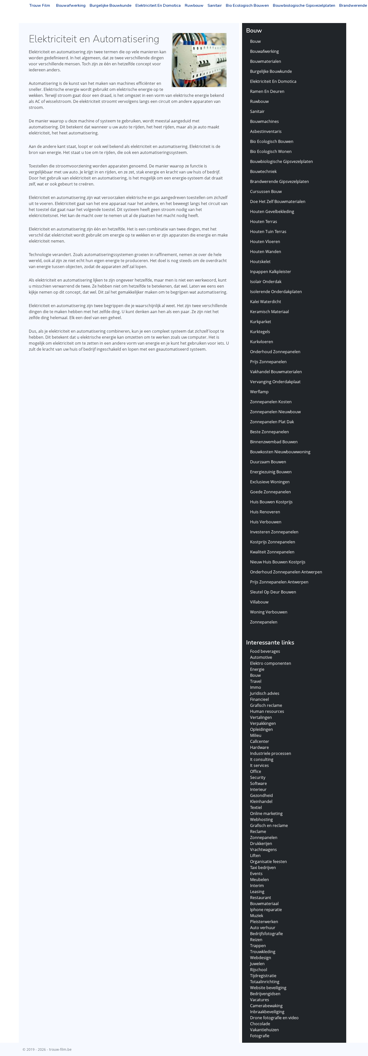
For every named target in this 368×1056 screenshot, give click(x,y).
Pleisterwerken (264, 921)
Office (255, 771)
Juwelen (257, 963)
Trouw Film (39, 5)
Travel (255, 681)
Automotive (261, 657)
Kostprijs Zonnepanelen (272, 542)
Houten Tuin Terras (268, 231)
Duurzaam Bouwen (268, 462)
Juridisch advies (264, 693)
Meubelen (259, 879)
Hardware (259, 747)
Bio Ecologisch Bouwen (247, 5)
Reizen (256, 939)
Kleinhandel (261, 801)
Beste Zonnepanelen (269, 432)
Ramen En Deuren (267, 91)
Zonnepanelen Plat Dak (272, 422)
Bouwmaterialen (265, 61)
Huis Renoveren (265, 512)
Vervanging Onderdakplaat (275, 381)
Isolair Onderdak (265, 281)
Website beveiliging (268, 987)
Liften (255, 855)
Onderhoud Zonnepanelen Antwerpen (286, 572)
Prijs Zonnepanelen (268, 361)
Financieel (259, 699)
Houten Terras (263, 221)
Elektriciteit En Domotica (158, 5)
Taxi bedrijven (263, 867)
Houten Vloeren (265, 241)
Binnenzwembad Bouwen (274, 442)
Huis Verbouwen (265, 522)
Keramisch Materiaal (269, 311)
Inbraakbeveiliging (267, 1011)
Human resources (267, 711)
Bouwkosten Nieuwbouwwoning (280, 452)
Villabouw (259, 602)
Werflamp (259, 391)
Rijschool (258, 969)
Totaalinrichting (264, 981)
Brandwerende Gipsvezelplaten (279, 181)
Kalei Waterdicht (265, 301)
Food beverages (265, 651)
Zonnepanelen (263, 622)
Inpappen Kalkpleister (270, 271)
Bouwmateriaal (264, 903)
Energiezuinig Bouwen (271, 472)
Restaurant (260, 897)
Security (257, 777)
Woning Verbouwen (268, 612)
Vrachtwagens (263, 849)
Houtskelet (260, 261)
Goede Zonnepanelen (270, 492)
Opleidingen (261, 729)
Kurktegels (260, 331)
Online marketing (266, 813)
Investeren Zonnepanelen (274, 532)
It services (259, 765)
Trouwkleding (262, 951)
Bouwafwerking (71, 5)
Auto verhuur (262, 927)
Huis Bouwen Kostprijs (271, 502)
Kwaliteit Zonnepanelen (272, 552)
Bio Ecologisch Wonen (271, 151)
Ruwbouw (194, 5)
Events (256, 873)
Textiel (256, 807)
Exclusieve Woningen (270, 482)
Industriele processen (270, 753)
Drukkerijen (261, 843)
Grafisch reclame (266, 705)
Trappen (258, 945)
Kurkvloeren (261, 341)
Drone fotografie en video (274, 1017)
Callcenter (259, 741)
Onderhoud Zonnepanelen (275, 351)
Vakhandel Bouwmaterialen (276, 371)
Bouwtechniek (263, 171)
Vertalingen (261, 717)
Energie (257, 669)
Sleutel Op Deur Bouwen (273, 592)
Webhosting (261, 819)
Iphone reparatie (266, 909)
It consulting (261, 759)
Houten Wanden (265, 251)
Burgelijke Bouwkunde (110, 5)
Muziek (256, 915)
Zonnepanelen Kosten (271, 401)
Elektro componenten (270, 663)
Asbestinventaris (266, 131)
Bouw (255, 41)
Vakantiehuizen (264, 1029)
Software (258, 783)
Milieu (255, 735)
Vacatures (259, 999)
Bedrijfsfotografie (266, 933)
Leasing (257, 891)
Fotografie (259, 1035)
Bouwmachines (264, 121)
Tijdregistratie (263, 975)
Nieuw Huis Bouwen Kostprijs (277, 562)
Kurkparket (260, 321)
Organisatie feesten (268, 861)
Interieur (258, 789)
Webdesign (260, 957)
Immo (255, 687)
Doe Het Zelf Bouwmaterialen (277, 201)
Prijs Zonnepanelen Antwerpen (279, 582)
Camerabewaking (266, 1005)
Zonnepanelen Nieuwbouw (275, 411)
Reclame (258, 831)
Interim (257, 885)
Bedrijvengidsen (265, 993)
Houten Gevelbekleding (272, 211)
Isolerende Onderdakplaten (276, 291)
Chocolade (260, 1023)
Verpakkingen (263, 723)
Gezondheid (261, 795)
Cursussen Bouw (266, 191)
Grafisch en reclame (269, 825)
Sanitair (215, 5)
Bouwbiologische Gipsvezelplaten (304, 5)
